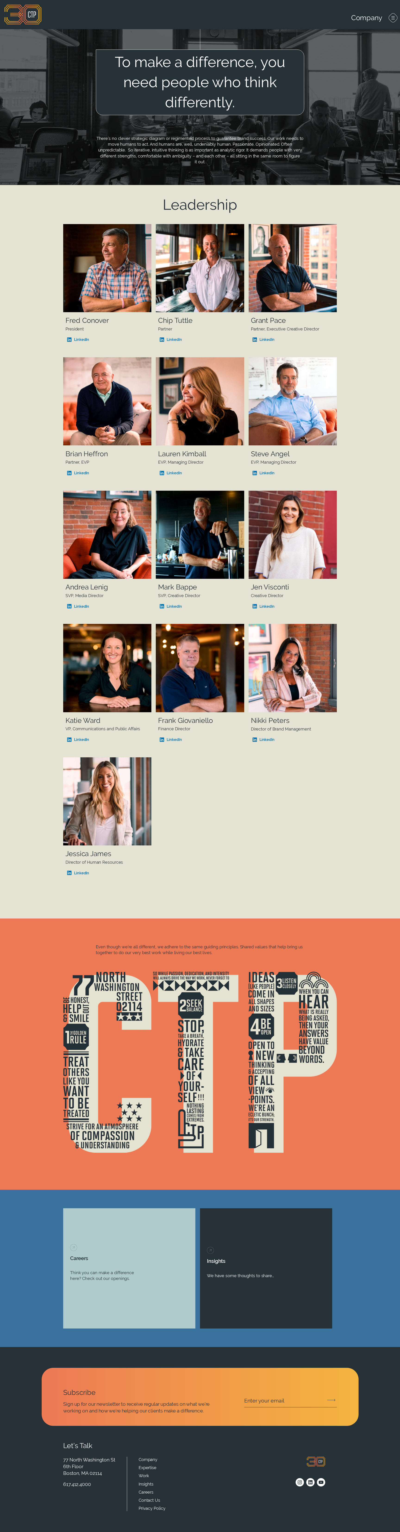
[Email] (290, 1400)
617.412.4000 (77, 1484)
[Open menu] (393, 17)
